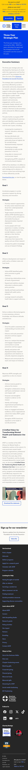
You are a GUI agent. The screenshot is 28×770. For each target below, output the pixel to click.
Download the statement (11, 503)
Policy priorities (7, 624)
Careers (4, 614)
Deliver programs (7, 559)
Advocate (5, 556)
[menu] (24, 26)
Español (19, 18)
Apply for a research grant (10, 563)
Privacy (4, 642)
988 (10, 4)
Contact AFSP (6, 646)
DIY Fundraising (7, 691)
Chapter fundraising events (10, 662)
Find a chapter (6, 552)
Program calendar (8, 570)
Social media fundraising (10, 687)
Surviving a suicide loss (9, 587)
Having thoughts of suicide (10, 579)
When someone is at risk (10, 590)
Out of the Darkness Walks (10, 655)
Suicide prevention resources (11, 597)
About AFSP (6, 610)
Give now (5, 659)
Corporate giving (7, 669)
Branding (5, 635)
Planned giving (7, 673)
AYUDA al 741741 (14, 14)
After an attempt (7, 583)
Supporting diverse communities (12, 601)
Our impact (5, 628)
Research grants (7, 621)
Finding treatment (7, 594)
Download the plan (8, 177)
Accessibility (9, 18)
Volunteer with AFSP (8, 567)
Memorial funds (7, 676)
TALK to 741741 (21, 4)
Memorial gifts (6, 680)
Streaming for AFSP (8, 684)
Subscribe (14, 539)
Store (4, 639)
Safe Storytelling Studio (9, 617)
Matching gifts (6, 666)
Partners (4, 632)
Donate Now (16, 26)
